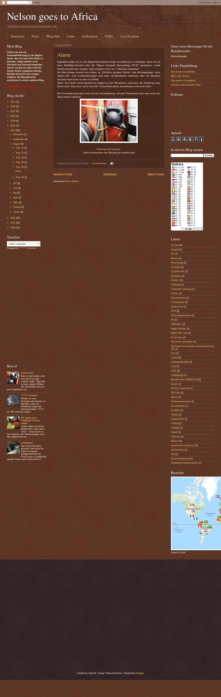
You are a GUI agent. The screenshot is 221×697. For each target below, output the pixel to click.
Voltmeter (175, 436)
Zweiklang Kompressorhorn (184, 463)
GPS (173, 311)
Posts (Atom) (72, 181)
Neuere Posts (63, 174)
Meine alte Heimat (180, 76)
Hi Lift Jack (176, 337)
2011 (13, 222)
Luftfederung (177, 375)
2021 (13, 101)
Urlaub (174, 432)
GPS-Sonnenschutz (181, 315)
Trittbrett (175, 428)
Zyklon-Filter (27, 373)
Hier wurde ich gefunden (183, 71)
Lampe (174, 357)
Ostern (174, 384)
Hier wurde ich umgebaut (183, 80)
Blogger (140, 673)
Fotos (35, 36)
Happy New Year (179, 333)
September (19, 139)
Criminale (175, 267)
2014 (13, 125)
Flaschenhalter (178, 298)
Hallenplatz (176, 324)
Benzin (174, 258)
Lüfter (174, 370)
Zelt (173, 454)
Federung (175, 284)
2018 (13, 106)
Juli (15, 183)
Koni (173, 353)
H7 (172, 319)
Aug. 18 (20, 157)
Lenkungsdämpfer (180, 362)
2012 (13, 218)
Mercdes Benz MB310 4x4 (184, 379)
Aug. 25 (20, 152)
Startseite (18, 36)
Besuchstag (177, 262)
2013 (13, 130)
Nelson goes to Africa (52, 16)
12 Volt (174, 245)
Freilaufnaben (177, 302)
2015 (13, 120)
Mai (15, 192)
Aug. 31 (20, 148)
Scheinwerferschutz (181, 401)
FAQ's (109, 36)
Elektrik (175, 280)
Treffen (174, 423)
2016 (13, 116)
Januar (17, 212)
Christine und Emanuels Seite (186, 85)
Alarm (63, 54)
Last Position (130, 36)
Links (71, 36)
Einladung (176, 276)
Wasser (175, 441)
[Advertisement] (27, 307)
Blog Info (53, 36)
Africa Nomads (179, 56)
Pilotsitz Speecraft (180, 388)
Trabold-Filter (177, 419)
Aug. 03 (20, 177)
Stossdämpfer (178, 406)
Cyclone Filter (178, 271)
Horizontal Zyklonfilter (182, 341)
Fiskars (174, 293)
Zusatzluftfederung (180, 458)
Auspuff (175, 249)
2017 (13, 111)
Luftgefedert (27, 443)
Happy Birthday (178, 328)
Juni (15, 188)
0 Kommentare (99, 163)
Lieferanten (90, 36)
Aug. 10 (20, 162)
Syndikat (175, 410)
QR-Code (175, 392)
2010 (13, 227)
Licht (173, 366)
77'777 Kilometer (29, 395)
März (16, 202)
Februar (17, 207)
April (15, 197)
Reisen (174, 397)
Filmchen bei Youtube (108, 149)
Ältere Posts (155, 174)
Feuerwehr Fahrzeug (181, 289)
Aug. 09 (20, 167)
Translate (31, 248)
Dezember (18, 134)
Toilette (174, 414)
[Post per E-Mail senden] (111, 163)
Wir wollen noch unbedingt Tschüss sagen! (30, 420)
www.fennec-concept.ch (183, 445)
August (17, 144)
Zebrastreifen (177, 449)
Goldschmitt (177, 306)
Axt (172, 254)
